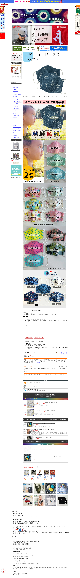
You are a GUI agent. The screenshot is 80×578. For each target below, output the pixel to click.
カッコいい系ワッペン (17, 101)
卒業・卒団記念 (15, 91)
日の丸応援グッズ (16, 108)
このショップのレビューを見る (63, 353)
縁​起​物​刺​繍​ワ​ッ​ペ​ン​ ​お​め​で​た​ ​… (52, 476)
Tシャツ (14, 113)
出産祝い (14, 92)
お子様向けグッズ (16, 115)
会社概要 (14, 125)
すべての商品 (15, 135)
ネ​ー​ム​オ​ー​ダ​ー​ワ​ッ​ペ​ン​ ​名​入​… (33, 476)
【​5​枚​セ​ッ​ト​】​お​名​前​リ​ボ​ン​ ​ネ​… (26, 476)
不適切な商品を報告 (40, 341)
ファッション (15, 110)
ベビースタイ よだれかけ (17, 94)
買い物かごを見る (16, 137)
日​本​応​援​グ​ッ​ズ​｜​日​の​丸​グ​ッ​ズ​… (39, 476)
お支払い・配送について (17, 127)
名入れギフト (15, 89)
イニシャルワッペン (17, 103)
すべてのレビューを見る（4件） (62, 352)
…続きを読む (38, 362)
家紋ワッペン (16, 98)
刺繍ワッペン (15, 96)
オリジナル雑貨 (15, 106)
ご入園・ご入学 (15, 87)
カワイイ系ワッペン (17, 99)
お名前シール (15, 117)
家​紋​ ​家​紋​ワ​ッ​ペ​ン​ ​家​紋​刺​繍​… (46, 476)
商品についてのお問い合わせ (30, 341)
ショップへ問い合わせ (16, 128)
